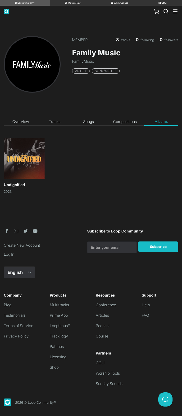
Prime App (59, 315)
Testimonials (15, 315)
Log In (9, 254)
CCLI (100, 362)
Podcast (103, 325)
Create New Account (22, 245)
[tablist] (91, 121)
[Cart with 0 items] (156, 11)
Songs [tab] (88, 121)
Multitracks (59, 304)
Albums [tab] (161, 121)
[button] (6, 231)
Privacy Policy (16, 336)
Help (146, 304)
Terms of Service (18, 325)
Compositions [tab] (125, 121)
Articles (102, 315)
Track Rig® (59, 336)
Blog (7, 304)
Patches (57, 346)
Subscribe (158, 247)
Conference (106, 304)
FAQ (145, 315)
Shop (54, 367)
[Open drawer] (175, 11)
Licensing (58, 357)
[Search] (166, 11)
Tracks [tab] (54, 121)
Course (102, 336)
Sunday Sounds (109, 383)
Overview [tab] (20, 121)
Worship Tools (108, 373)
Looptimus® (60, 325)
